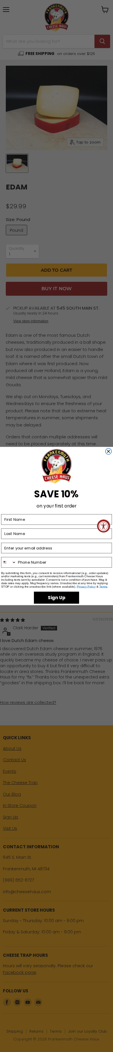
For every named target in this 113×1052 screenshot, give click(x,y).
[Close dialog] (108, 451)
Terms (103, 586)
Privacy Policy (86, 586)
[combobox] (8, 562)
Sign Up (56, 598)
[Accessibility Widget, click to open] (103, 526)
